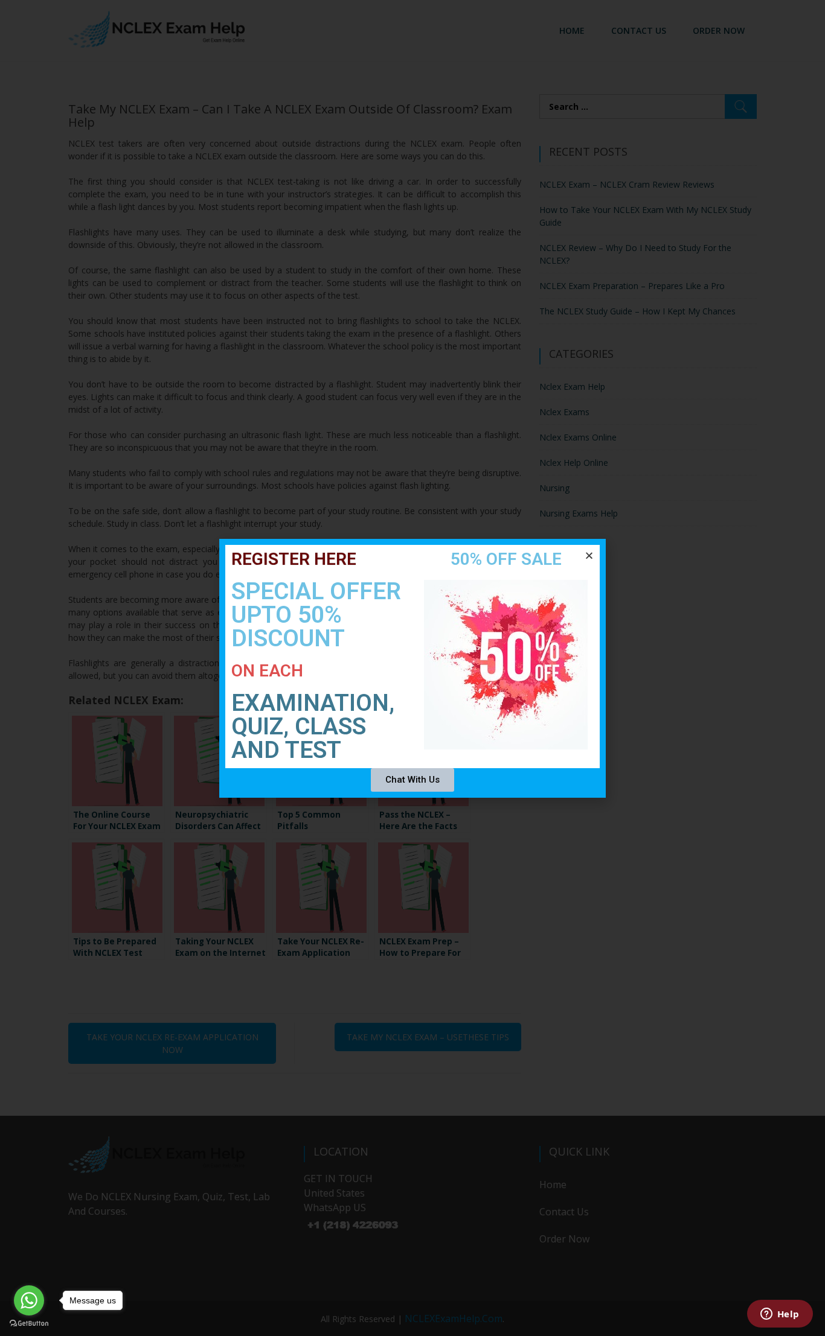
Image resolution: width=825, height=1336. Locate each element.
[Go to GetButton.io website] (29, 1324)
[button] (589, 555)
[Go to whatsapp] (29, 1300)
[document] (412, 668)
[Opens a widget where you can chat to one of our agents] (779, 1315)
